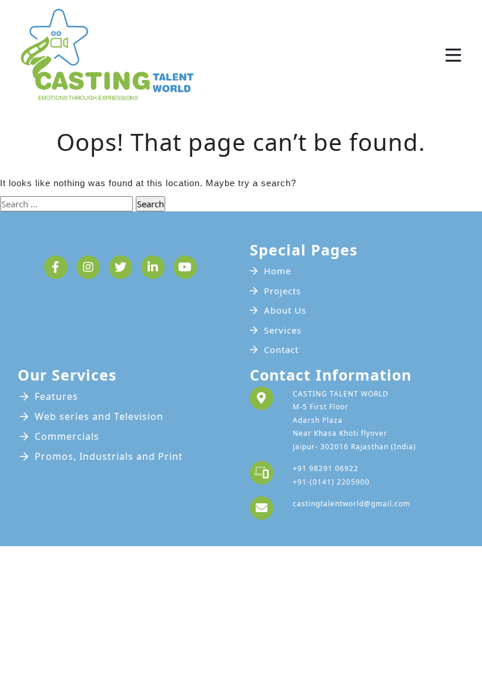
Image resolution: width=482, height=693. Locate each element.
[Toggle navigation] (453, 55)
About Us (285, 310)
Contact (281, 349)
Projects (282, 291)
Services (283, 330)
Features (56, 396)
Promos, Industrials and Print (109, 456)
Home (277, 271)
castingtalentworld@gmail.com (351, 504)
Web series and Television (99, 416)
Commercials (67, 436)
